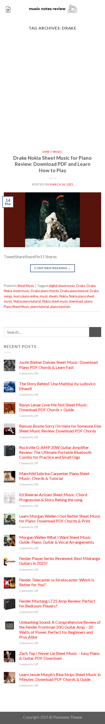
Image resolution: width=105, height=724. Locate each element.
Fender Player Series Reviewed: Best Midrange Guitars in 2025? (59, 561)
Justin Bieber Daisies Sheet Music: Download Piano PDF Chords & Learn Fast (58, 364)
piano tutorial (39, 307)
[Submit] (95, 332)
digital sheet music (62, 286)
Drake (80, 286)
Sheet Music (52, 151)
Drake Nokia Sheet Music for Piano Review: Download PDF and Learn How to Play (52, 164)
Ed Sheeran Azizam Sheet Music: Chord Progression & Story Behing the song (53, 497)
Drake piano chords (45, 291)
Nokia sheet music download (62, 301)
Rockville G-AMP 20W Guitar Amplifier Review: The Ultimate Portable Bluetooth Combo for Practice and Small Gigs (55, 452)
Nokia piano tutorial (27, 301)
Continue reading (52, 268)
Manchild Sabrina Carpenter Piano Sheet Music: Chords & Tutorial (54, 476)
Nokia (63, 296)
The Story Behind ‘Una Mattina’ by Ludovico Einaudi (57, 386)
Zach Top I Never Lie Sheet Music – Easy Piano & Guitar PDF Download (59, 655)
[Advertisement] (52, 95)
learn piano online (26, 296)
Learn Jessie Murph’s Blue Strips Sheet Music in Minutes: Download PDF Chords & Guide (60, 677)
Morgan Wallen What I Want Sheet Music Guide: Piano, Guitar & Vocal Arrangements (56, 539)
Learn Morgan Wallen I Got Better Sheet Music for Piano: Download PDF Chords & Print (60, 518)
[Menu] (8, 9)
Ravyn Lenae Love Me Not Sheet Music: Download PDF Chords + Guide (53, 407)
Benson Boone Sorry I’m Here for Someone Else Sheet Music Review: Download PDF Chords (60, 428)
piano (88, 301)
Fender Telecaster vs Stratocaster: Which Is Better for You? (56, 582)
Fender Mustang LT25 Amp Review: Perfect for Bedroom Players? (57, 603)
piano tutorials (60, 307)
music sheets (49, 296)
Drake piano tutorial (74, 291)
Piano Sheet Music (16, 307)
